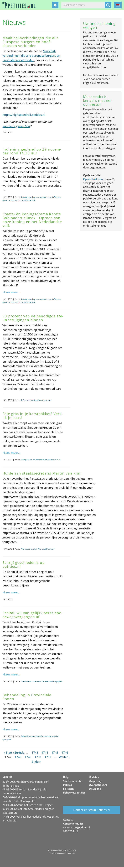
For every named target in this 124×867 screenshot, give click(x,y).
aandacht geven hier (16, 126)
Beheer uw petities (74, 792)
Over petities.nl (98, 784)
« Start (8, 752)
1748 (18, 757)
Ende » (36, 761)
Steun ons (95, 788)
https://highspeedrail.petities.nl (23, 115)
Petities (67, 784)
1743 (35, 752)
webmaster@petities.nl (76, 827)
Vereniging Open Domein (62, 853)
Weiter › (64, 757)
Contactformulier (73, 823)
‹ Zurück (18, 752)
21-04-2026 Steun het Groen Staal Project (27, 805)
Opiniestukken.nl (93, 179)
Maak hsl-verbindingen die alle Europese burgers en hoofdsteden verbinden (31, 55)
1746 (65, 752)
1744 (44, 752)
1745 (55, 752)
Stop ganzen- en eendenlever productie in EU (41, 459)
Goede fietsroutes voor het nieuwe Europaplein (42, 681)
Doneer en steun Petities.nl (91, 810)
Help (65, 777)
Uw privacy (95, 781)
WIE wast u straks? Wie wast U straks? (37, 549)
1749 (28, 757)
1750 (38, 757)
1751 (48, 757)
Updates (94, 777)
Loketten (68, 788)
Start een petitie (72, 781)
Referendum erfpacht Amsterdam (36, 400)
